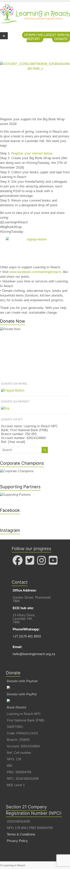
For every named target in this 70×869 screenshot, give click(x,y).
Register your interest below (31, 153)
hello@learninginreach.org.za (34, 654)
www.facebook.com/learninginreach (35, 272)
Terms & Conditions (21, 834)
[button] (61, 39)
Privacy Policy (17, 841)
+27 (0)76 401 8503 (27, 636)
